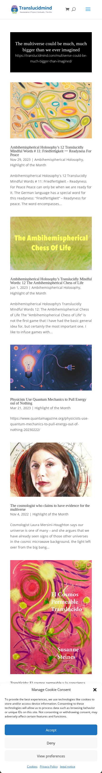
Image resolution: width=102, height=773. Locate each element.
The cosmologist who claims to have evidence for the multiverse (50, 507)
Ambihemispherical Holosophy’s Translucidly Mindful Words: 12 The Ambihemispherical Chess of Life (51, 281)
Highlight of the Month (28, 165)
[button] (95, 689)
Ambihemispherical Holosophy (58, 159)
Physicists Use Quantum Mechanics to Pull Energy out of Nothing (48, 401)
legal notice (67, 766)
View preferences (51, 756)
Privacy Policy (49, 766)
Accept (51, 730)
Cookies (32, 766)
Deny (51, 743)
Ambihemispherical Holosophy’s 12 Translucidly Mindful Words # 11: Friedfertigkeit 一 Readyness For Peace (50, 151)
